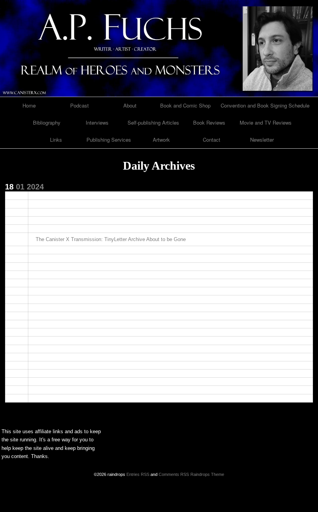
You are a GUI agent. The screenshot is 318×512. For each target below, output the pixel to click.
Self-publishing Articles (153, 122)
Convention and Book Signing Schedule (265, 105)
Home (29, 105)
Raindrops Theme (207, 474)
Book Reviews (209, 122)
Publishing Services (108, 139)
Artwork (161, 139)
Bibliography (46, 122)
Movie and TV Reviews (266, 122)
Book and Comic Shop (185, 105)
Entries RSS (137, 474)
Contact (211, 139)
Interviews (97, 122)
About (130, 105)
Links (56, 139)
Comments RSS (174, 474)
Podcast (79, 105)
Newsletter (262, 139)
